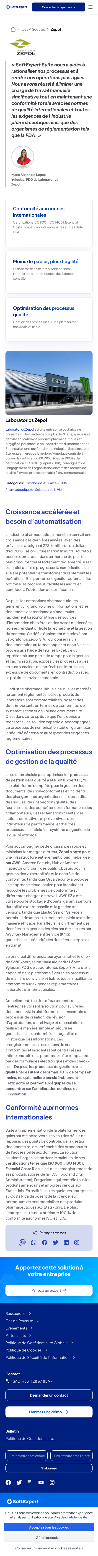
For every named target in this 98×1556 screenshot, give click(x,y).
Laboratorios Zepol (19, 429)
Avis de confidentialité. (71, 1517)
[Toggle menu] (90, 7)
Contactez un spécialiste (58, 7)
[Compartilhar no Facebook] (44, 1242)
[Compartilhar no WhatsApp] (33, 1242)
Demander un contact (49, 1395)
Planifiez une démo (45, 1411)
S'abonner (49, 1468)
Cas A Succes (33, 29)
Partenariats (15, 1335)
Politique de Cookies (23, 1350)
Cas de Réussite (19, 1320)
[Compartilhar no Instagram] (76, 1242)
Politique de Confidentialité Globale (36, 1342)
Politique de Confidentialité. (29, 1438)
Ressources (15, 1313)
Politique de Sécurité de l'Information (37, 1357)
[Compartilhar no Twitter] (55, 1242)
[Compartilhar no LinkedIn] (66, 1242)
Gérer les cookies (49, 1537)
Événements (16, 1328)
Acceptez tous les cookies (49, 1527)
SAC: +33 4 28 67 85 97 (32, 1381)
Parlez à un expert (46, 1290)
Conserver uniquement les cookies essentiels (49, 1548)
